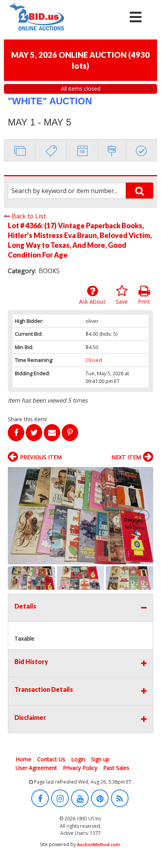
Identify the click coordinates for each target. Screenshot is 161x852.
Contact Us (51, 759)
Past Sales (116, 767)
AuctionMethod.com (98, 844)
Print (144, 301)
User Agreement (36, 767)
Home (23, 759)
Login (78, 759)
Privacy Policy (80, 767)
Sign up (100, 759)
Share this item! (27, 419)
